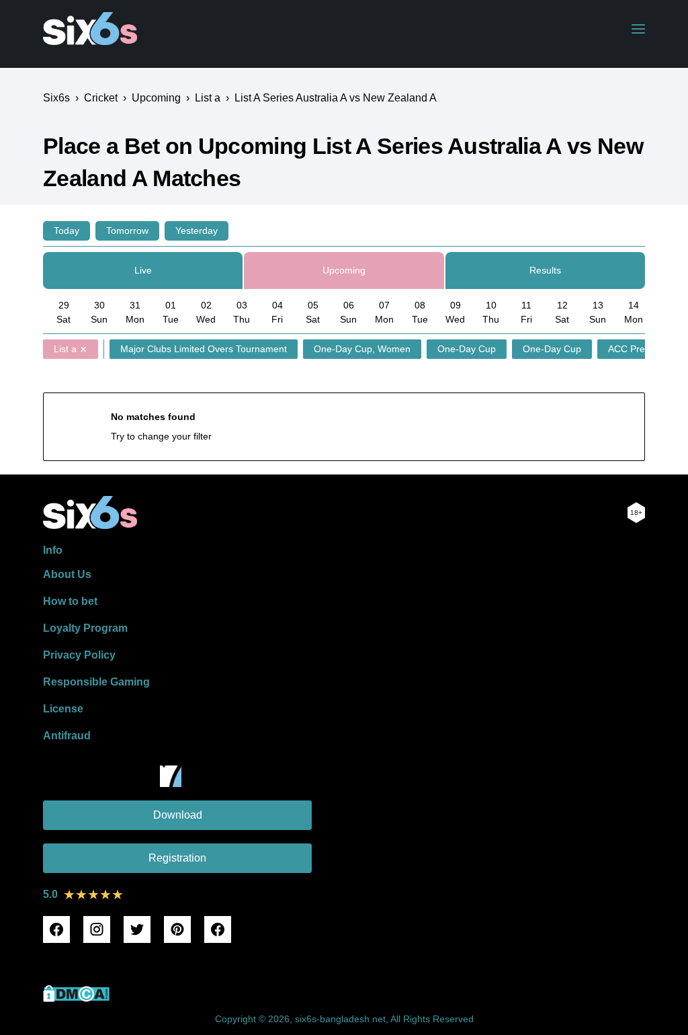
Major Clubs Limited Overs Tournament (203, 348)
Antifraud (67, 735)
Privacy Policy (79, 655)
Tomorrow (127, 230)
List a (65, 348)
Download (177, 815)
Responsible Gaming (96, 682)
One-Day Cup (466, 348)
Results (545, 270)
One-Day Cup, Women (362, 348)
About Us (67, 574)
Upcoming (344, 270)
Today (66, 230)
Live (143, 270)
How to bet (70, 601)
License (63, 708)
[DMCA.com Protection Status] (76, 998)
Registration (177, 858)
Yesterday (196, 230)
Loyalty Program (85, 628)
